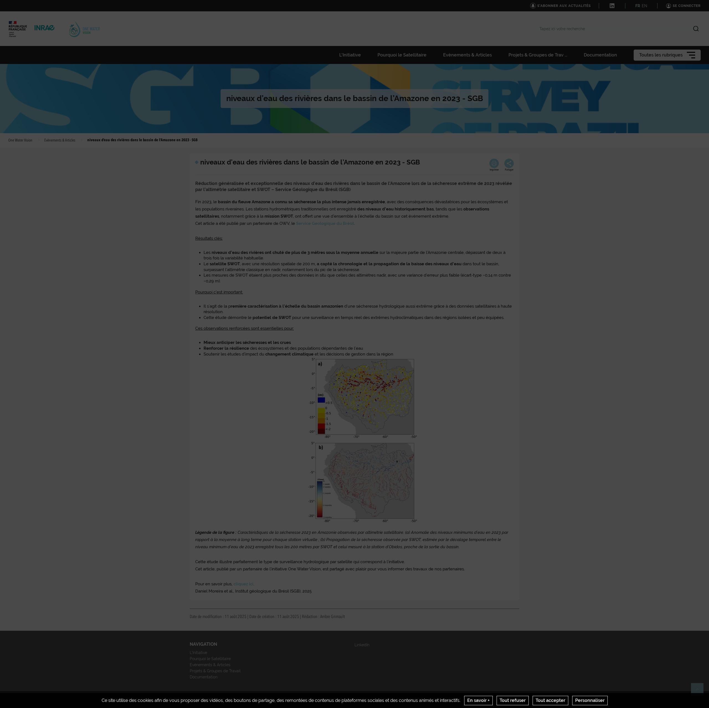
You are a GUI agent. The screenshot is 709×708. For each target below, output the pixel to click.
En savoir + (478, 700)
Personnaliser (590, 700)
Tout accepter (550, 700)
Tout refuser (513, 700)
